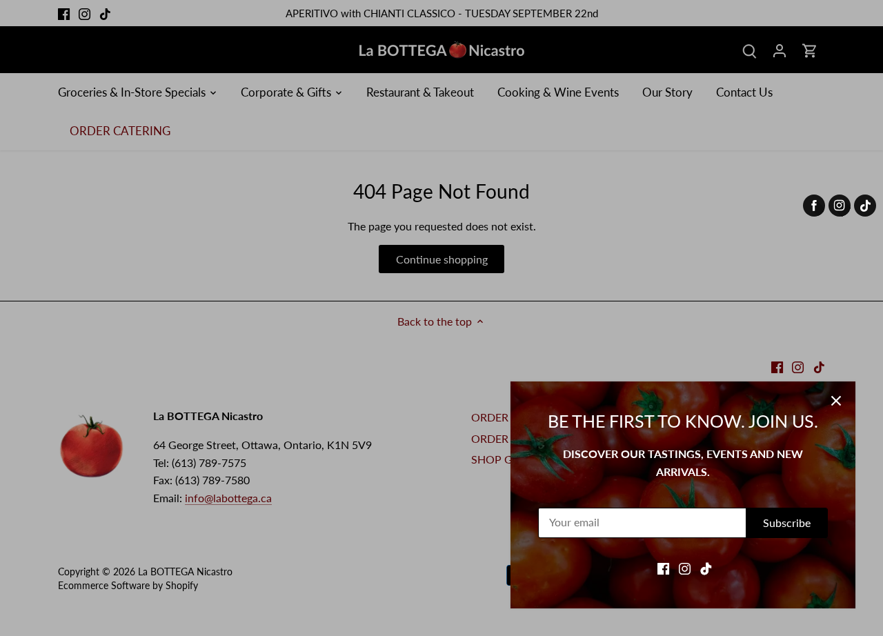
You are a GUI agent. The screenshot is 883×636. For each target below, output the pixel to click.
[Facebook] (663, 567)
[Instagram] (685, 567)
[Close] (836, 401)
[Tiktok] (706, 567)
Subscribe (787, 522)
